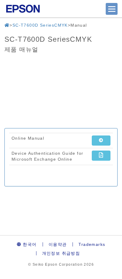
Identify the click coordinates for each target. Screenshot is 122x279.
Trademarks (91, 244)
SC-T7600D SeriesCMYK (40, 25)
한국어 (29, 244)
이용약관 (58, 244)
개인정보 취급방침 (61, 253)
